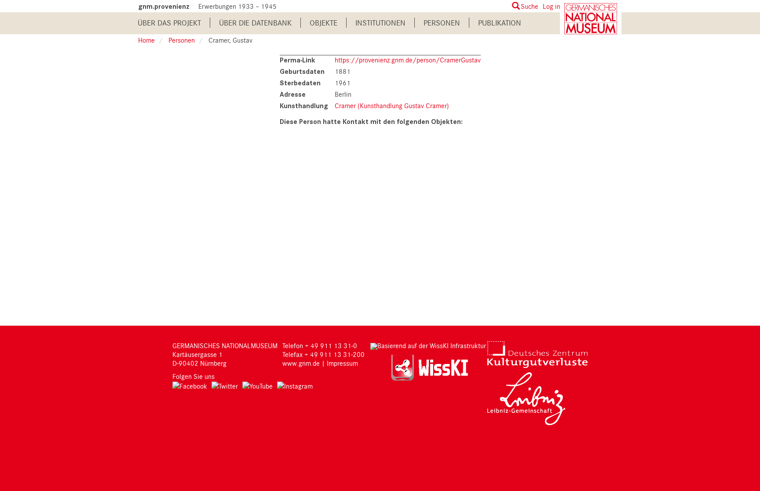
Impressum (342, 363)
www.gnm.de (301, 363)
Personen (442, 23)
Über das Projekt (169, 23)
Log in (551, 6)
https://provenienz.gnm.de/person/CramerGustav (408, 59)
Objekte (323, 23)
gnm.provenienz (164, 6)
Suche (529, 6)
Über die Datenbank (255, 23)
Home (146, 40)
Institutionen (380, 23)
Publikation (499, 23)
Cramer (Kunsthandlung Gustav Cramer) (392, 105)
